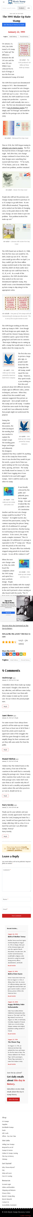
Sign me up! (8, 612)
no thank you (8, 614)
